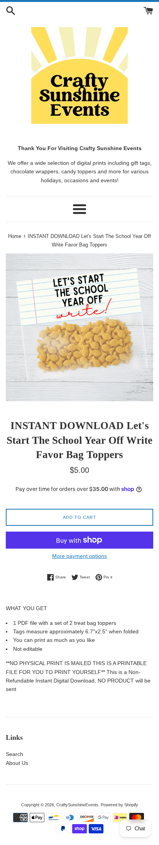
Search (14, 754)
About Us (17, 763)
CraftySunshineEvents (77, 804)
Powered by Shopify (119, 804)
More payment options (79, 556)
